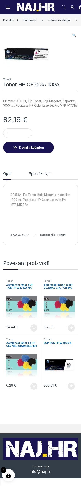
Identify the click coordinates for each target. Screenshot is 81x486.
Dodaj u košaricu (31, 147)
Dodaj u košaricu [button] (31, 328)
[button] (74, 35)
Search (63, 7)
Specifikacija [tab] (39, 174)
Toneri (7, 79)
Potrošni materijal (59, 20)
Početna (8, 20)
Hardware (29, 20)
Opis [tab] (7, 174)
